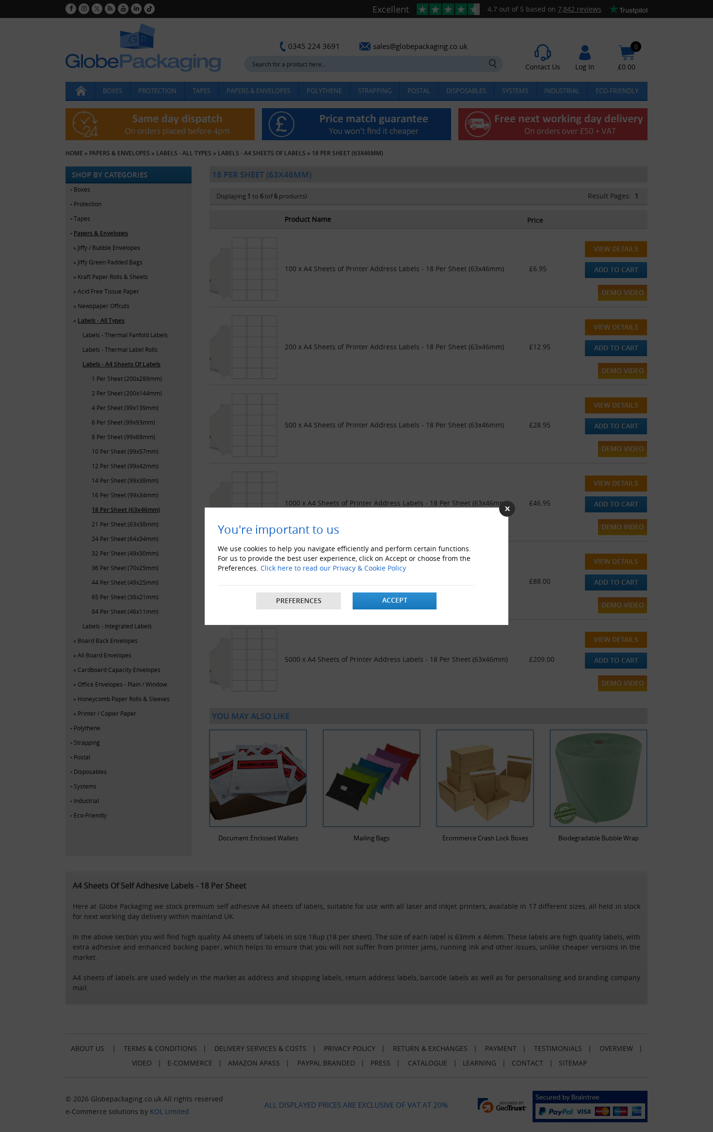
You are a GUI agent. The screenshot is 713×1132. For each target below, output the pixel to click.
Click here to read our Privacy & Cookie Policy (333, 568)
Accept (394, 600)
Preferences (299, 600)
